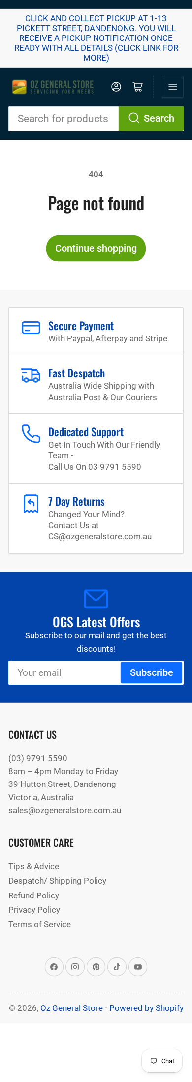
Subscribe (151, 672)
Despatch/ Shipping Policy (57, 881)
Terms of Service (39, 924)
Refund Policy (33, 895)
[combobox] (96, 118)
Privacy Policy (34, 910)
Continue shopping (96, 248)
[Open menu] (173, 87)
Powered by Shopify (146, 1008)
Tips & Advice (33, 866)
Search (159, 118)
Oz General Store (71, 1008)
